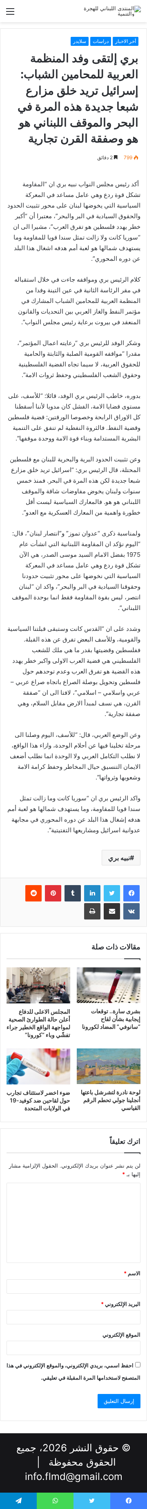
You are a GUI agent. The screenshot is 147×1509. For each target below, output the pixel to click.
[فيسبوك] (131, 893)
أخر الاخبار (125, 41)
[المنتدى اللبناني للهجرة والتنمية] (108, 11)
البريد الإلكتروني (120, 1304)
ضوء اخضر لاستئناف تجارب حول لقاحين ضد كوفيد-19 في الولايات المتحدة (38, 1100)
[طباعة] (92, 911)
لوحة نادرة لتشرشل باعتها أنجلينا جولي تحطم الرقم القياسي (110, 1100)
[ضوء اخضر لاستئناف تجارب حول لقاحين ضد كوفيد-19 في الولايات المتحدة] (38, 1066)
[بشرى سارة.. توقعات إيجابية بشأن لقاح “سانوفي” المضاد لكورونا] (108, 985)
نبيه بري (119, 858)
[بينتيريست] (53, 893)
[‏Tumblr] (73, 893)
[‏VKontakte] (131, 911)
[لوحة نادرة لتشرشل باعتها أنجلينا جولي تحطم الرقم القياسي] (108, 1066)
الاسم (132, 1273)
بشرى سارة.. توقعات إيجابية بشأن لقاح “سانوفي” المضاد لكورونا (111, 1019)
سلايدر (79, 41)
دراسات (101, 41)
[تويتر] (112, 893)
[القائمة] (10, 14)
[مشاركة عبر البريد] (112, 911)
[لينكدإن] (92, 893)
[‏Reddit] (33, 893)
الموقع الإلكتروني (121, 1334)
